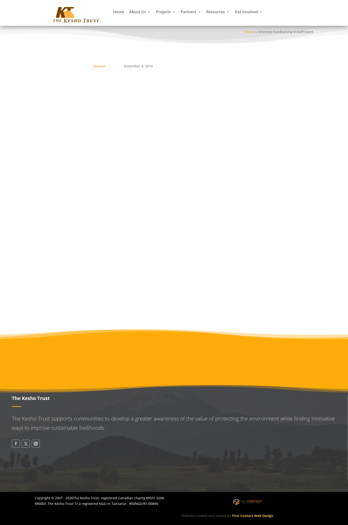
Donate (207, 353)
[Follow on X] (26, 444)
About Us (137, 11)
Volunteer (275, 353)
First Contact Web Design (252, 515)
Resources (215, 11)
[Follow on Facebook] (16, 444)
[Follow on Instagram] (36, 444)
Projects (163, 11)
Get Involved (246, 11)
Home (118, 11)
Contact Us (34, 471)
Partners (188, 11)
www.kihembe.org (160, 222)
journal (99, 66)
